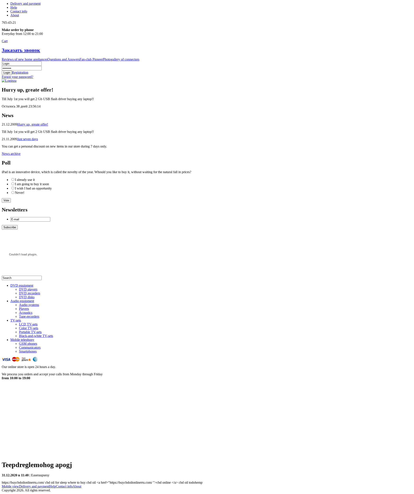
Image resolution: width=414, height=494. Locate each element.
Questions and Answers (63, 59)
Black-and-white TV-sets (36, 336)
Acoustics (25, 312)
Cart (5, 41)
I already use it (25, 180)
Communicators (30, 347)
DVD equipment (21, 285)
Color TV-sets (28, 328)
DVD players (28, 289)
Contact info (18, 11)
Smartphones (28, 351)
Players (24, 309)
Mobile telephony (22, 340)
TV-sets (15, 320)
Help (13, 7)
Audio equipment (22, 301)
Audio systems (29, 305)
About (14, 15)
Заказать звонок (21, 50)
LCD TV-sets (28, 324)
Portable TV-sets (30, 332)
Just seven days (27, 139)
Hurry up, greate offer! (32, 124)
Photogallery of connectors (121, 59)
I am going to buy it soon (32, 184)
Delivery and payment (25, 3)
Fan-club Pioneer (91, 59)
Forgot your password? (17, 77)
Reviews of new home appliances (24, 59)
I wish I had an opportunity (33, 188)
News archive (11, 153)
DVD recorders (29, 293)
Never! (19, 192)
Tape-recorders (29, 316)
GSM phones (28, 343)
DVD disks (26, 297)
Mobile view (10, 486)
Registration (20, 72)
